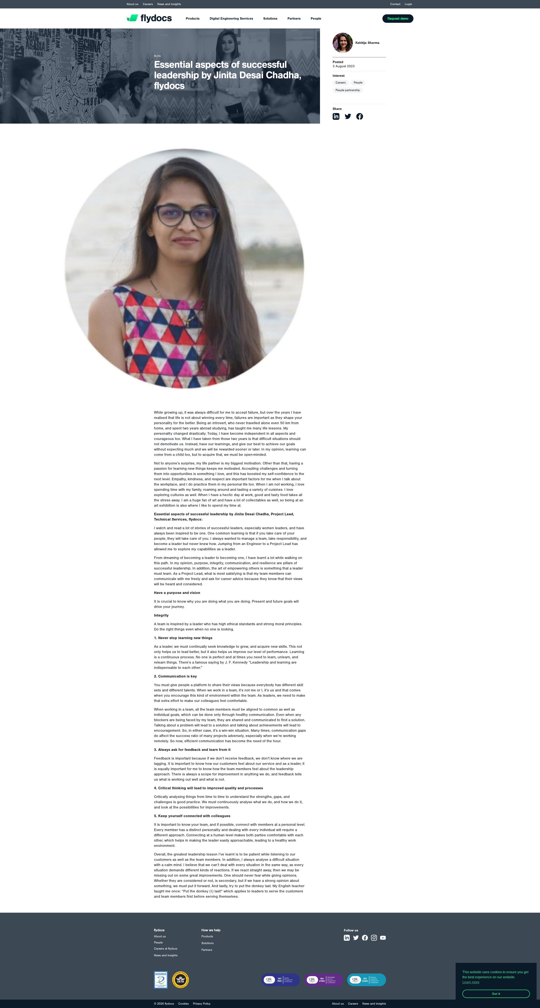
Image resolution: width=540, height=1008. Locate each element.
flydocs (159, 930)
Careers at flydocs (165, 948)
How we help (210, 930)
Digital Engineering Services (231, 18)
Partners (294, 18)
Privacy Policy (202, 1003)
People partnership (348, 90)
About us (132, 4)
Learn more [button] (470, 982)
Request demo (397, 18)
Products (193, 18)
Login (408, 4)
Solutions (270, 18)
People (316, 18)
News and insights (169, 4)
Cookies (183, 1003)
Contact (395, 4)
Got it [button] (496, 993)
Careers (148, 4)
